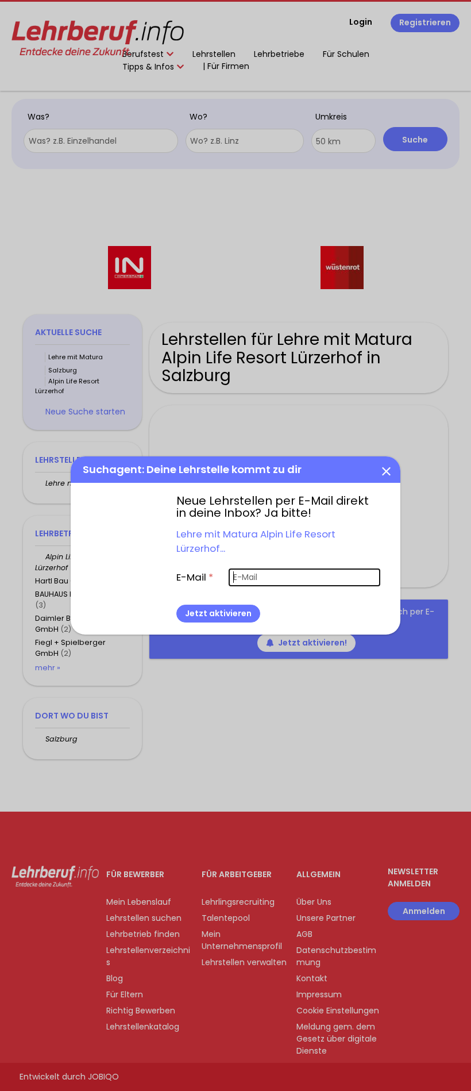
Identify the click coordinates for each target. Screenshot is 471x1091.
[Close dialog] (386, 470)
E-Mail (194, 577)
